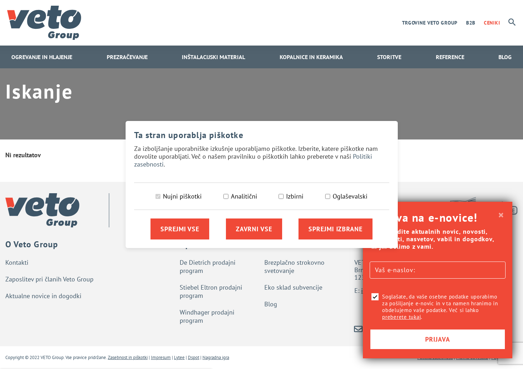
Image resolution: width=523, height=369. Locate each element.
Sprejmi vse (179, 229)
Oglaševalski (350, 196)
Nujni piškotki (182, 196)
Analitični (244, 196)
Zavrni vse (254, 229)
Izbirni (294, 196)
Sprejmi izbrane (335, 229)
